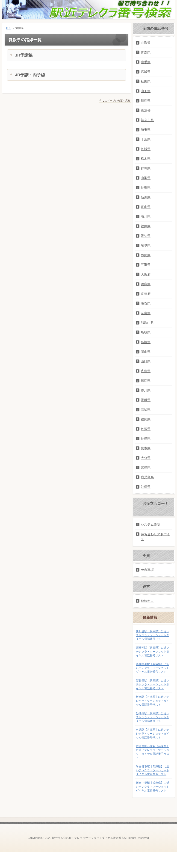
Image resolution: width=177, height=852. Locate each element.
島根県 (145, 342)
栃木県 (145, 158)
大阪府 (145, 274)
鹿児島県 (147, 477)
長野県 (145, 187)
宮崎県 (145, 467)
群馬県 (145, 168)
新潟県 (145, 197)
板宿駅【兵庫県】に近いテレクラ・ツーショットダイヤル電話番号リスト (152, 700)
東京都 (145, 110)
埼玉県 (145, 129)
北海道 (145, 43)
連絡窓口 (147, 601)
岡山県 (145, 351)
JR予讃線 (24, 55)
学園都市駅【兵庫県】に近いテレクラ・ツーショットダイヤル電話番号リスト (152, 770)
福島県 (145, 101)
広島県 (145, 371)
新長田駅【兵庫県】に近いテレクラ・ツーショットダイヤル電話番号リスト (152, 684)
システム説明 (150, 524)
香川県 (145, 390)
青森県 (145, 52)
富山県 (145, 207)
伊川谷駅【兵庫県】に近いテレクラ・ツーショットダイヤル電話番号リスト (152, 635)
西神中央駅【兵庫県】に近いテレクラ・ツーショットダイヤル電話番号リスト (152, 668)
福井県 (145, 226)
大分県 (145, 458)
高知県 (145, 409)
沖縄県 (145, 487)
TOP (8, 28)
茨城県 (145, 149)
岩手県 (145, 62)
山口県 (145, 361)
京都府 (145, 294)
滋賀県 (145, 303)
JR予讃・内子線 (30, 75)
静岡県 (145, 255)
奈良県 (145, 313)
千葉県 (145, 139)
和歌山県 (147, 323)
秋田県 (145, 81)
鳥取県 (145, 332)
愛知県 (145, 236)
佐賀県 (145, 429)
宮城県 (145, 72)
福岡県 (145, 419)
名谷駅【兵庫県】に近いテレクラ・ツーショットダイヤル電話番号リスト (152, 733)
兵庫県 (145, 284)
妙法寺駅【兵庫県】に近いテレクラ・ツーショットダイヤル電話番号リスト (152, 717)
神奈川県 (147, 120)
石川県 (145, 216)
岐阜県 (145, 245)
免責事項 (147, 570)
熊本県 (145, 448)
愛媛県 (145, 400)
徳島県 (145, 380)
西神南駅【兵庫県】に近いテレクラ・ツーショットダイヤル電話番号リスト (152, 651)
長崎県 (145, 438)
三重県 (145, 265)
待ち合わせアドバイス (155, 536)
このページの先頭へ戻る (116, 100)
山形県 (145, 91)
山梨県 (145, 178)
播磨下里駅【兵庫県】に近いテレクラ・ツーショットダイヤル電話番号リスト (152, 786)
